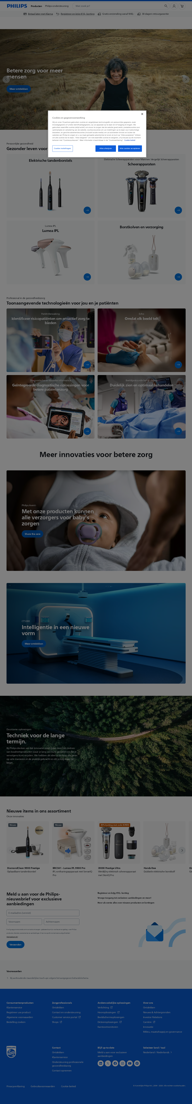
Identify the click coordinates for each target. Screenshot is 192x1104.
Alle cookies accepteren (130, 148)
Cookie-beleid (129, 140)
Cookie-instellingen (62, 148)
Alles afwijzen (106, 148)
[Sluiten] (142, 114)
